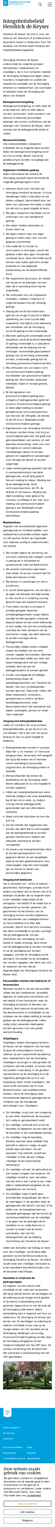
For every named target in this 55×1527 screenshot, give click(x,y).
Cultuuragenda (12, 1447)
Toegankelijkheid (13, 1458)
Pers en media (11, 1428)
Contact (8, 1439)
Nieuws (31, 1453)
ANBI (30, 1447)
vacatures (9, 1453)
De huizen (9, 1433)
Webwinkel (34, 1458)
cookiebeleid (33, 1495)
